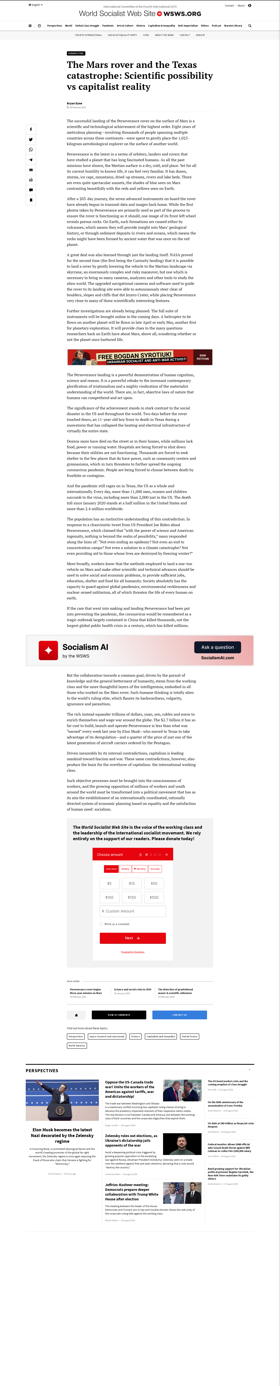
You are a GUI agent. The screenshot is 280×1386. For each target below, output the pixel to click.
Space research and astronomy (107, 1036)
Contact (229, 5)
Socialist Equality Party (122, 35)
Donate (200, 35)
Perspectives (76, 1036)
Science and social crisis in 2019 (132, 989)
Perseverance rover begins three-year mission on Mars (86, 991)
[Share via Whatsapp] (31, 150)
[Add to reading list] (31, 200)
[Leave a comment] (31, 190)
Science (135, 1036)
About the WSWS (164, 35)
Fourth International (88, 35)
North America (77, 1045)
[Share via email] (31, 170)
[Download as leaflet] (31, 180)
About (241, 5)
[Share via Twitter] (31, 139)
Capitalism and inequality (161, 1036)
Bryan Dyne (74, 103)
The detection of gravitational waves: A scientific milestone (175, 991)
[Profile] (249, 6)
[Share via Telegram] (31, 160)
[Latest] (39, 27)
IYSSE (146, 35)
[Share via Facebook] (31, 129)
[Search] (249, 27)
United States (189, 1036)
